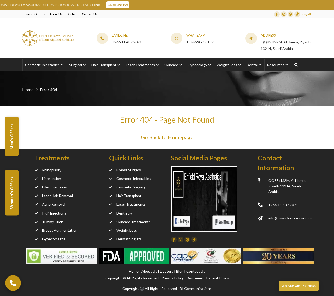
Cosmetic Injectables (133, 178)
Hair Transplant (128, 195)
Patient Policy (217, 278)
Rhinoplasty (51, 170)
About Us (56, 14)
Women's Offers (11, 193)
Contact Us (89, 14)
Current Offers (34, 14)
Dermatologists (129, 239)
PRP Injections (54, 213)
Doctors (72, 14)
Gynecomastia (53, 239)
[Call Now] (13, 283)
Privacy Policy (173, 278)
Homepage (180, 137)
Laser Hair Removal (57, 195)
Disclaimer (195, 278)
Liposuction (51, 178)
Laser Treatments (131, 204)
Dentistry (124, 213)
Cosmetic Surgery (131, 187)
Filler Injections (54, 187)
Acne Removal (53, 204)
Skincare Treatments (133, 221)
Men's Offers (11, 136)
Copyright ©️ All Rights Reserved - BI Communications (167, 288)
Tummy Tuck (52, 221)
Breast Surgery (128, 170)
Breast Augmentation (59, 230)
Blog (180, 271)
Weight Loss (126, 230)
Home (27, 89)
